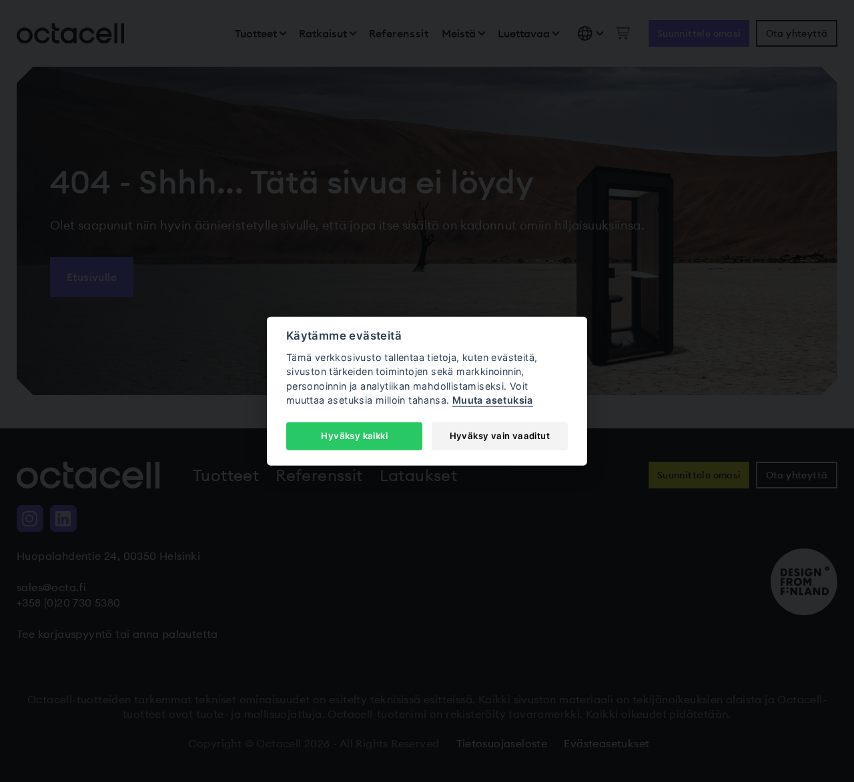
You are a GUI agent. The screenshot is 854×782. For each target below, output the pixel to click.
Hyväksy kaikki (354, 435)
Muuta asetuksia (492, 400)
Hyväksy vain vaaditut (500, 435)
